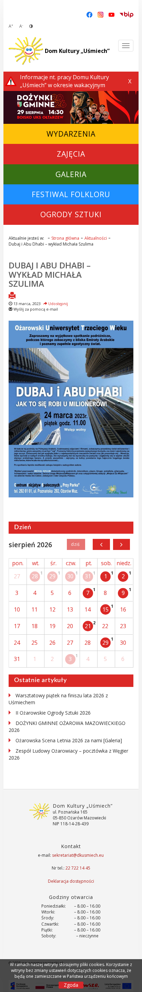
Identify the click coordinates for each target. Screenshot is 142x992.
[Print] (12, 296)
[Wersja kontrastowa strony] (31, 26)
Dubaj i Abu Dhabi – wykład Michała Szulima (50, 274)
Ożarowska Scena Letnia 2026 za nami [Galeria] (69, 740)
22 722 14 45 (77, 868)
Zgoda (71, 985)
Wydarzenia (71, 134)
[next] (121, 544)
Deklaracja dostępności (71, 881)
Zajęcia (71, 154)
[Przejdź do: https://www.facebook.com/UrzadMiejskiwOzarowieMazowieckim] (89, 14)
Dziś (76, 544)
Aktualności (95, 238)
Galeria (71, 174)
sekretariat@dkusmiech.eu (78, 855)
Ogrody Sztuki (71, 214)
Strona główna (65, 238)
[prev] (101, 544)
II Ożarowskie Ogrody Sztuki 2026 (53, 712)
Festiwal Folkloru (71, 194)
